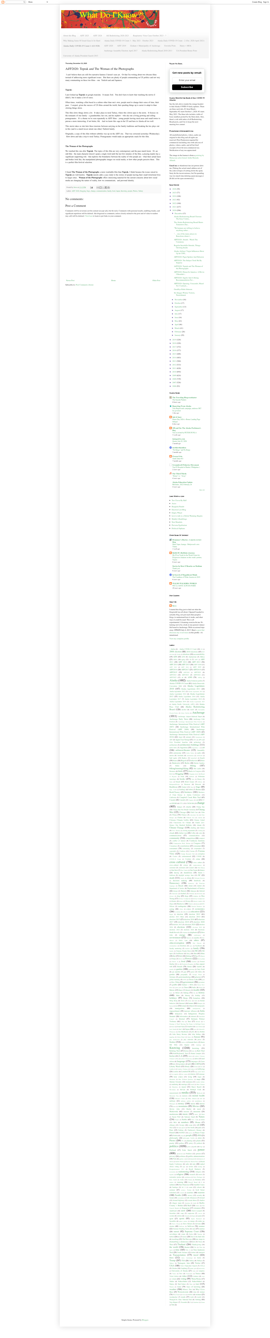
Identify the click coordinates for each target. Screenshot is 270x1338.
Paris (171, 1130)
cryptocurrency (197, 865)
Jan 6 (180, 1029)
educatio (185, 912)
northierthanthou (179, 447)
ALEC (192, 709)
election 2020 (199, 922)
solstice (179, 1216)
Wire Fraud (176, 1294)
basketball (194, 758)
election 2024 (190, 924)
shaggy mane (176, 1203)
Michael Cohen (180, 1098)
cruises (185, 865)
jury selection (188, 1039)
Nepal (177, 1120)
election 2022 (177, 924)
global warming (174, 979)
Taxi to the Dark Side (198, 1237)
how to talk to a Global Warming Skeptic (187, 516)
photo (200, 1138)
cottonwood (186, 856)
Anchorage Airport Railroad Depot (190, 716)
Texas (200, 1242)
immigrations (196, 1008)
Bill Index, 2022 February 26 (182, 484)
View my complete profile (179, 638)
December (179, 213)
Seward (202, 1198)
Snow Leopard (197, 1211)
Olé (177, 1128)
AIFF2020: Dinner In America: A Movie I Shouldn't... (189, 273)
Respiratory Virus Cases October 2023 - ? (149, 35)
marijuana (189, 1082)
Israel (173, 1027)
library (187, 1066)
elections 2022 (174, 930)
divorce (171, 896)
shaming (187, 1203)
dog (178, 896)
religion (179, 1174)
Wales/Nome (196, 1278)
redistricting (183, 1171)
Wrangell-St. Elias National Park (180, 1299)
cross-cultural (173, 865)
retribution (188, 1177)
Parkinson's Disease (195, 1130)
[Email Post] (91, 187)
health (196, 989)
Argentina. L (196, 748)
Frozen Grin (177, 456)
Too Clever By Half (179, 500)
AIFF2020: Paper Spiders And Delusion (189, 257)
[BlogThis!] (100, 187)
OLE (171, 1127)
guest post (178, 987)
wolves (190, 1294)
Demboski (197, 880)
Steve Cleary (176, 1224)
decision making (180, 880)
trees (171, 1257)
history (202, 992)
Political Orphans (178, 528)
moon (193, 1103)
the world (173, 1247)
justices (183, 1042)
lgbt (189, 1064)
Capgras (191, 800)
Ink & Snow (177, 417)
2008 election (175, 651)
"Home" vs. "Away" (179, 476)
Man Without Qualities (185, 1079)
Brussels (198, 784)
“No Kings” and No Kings (181, 450)
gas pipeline (176, 972)
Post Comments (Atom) (84, 284)
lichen (196, 1067)
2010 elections (192, 651)
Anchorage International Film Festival (190, 722)
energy (182, 934)
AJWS (190, 677)
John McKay (196, 1034)
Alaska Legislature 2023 (197, 702)
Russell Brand (192, 1182)
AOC (171, 740)
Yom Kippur (173, 1302)
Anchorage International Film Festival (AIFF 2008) (187, 728)
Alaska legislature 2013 (195, 691)
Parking (181, 1130)
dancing (176, 873)
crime (198, 859)
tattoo (171, 1236)
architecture (173, 745)
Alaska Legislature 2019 (177, 701)
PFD (199, 1135)
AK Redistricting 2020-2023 (117, 35)
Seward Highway (178, 1200)
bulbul (191, 789)
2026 (174, 189)
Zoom (203, 1302)
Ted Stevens (187, 1239)
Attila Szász (190, 753)
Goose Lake (193, 979)
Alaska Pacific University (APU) (183, 704)
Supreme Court (192, 1231)
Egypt (171, 914)
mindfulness (198, 1101)
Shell (189, 1205)
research (192, 1174)
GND (184, 980)
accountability (199, 654)
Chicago (182, 812)
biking (193, 765)
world (199, 1297)
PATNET (182, 1133)
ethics (196, 940)
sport (171, 1218)
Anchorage (198, 712)
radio (187, 1164)
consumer (197, 846)
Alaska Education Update (182, 482)
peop (182, 1135)
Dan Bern (174, 870)
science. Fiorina (186, 1190)
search (182, 1193)
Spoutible (172, 1221)
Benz (203, 760)
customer (172, 868)
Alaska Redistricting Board (187, 708)
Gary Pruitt (201, 969)
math (192, 1084)
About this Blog (69, 35)
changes (179, 807)
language (181, 1061)
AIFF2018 (197, 669)
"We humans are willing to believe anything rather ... (187, 229)
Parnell (172, 1132)
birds (180, 771)
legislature (181, 1064)
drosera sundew (197, 901)
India (202, 1010)
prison (198, 1153)
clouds (172, 833)
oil (198, 1124)
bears (175, 760)
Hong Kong (173, 1001)
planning (189, 1141)
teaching (175, 1239)
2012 (174, 364)
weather (172, 1289)
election (180, 914)
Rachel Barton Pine (192, 1161)
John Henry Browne (179, 1034)
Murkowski (173, 1111)
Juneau (197, 1036)
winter (202, 1292)
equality (196, 938)
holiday (197, 995)
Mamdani (172, 1079)
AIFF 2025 (84, 35)
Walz (191, 1284)
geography (184, 974)
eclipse (188, 909)
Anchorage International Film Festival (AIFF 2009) (187, 730)
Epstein (189, 938)
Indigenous (178, 1014)
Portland (172, 1150)
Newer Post (70, 280)
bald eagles (173, 758)
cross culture (197, 862)
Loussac (201, 1074)
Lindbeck (172, 1069)
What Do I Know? (110, 14)
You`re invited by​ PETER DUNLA (184, 432)
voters (174, 1278)
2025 (174, 192)
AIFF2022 (172, 675)
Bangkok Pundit (178, 506)
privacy (172, 1156)
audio (199, 753)
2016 (174, 350)
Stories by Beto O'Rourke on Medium (187, 566)
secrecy (190, 1195)
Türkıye (171, 1263)
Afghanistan (192, 657)
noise (203, 1119)
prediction (180, 1154)
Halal (200, 987)
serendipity (181, 1198)
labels (190, 1056)
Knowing (124, 191)
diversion (199, 894)
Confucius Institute (197, 840)
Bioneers (172, 771)
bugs (88, 191)
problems (182, 1156)
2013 (174, 361)
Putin (174, 1159)
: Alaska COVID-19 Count (187, 649)
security (199, 1195)
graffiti (174, 984)
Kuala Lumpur (196, 1053)
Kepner (186, 1045)
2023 (174, 199)
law (174, 1064)
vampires (202, 1271)
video (184, 1276)
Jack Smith (172, 1029)
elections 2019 (197, 927)
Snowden (172, 1213)
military (172, 1101)
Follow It (175, 962)
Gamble (199, 966)
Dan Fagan (193, 870)
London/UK (186, 1071)
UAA (171, 1265)
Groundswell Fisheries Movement (185, 464)
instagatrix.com (178, 438)
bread (178, 781)
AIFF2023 (185, 675)
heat (170, 993)
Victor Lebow (174, 1276)
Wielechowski (183, 1292)
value (194, 1271)
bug (192, 787)
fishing (188, 956)
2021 (174, 206)
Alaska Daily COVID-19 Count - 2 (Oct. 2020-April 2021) (181, 40)
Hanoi (181, 990)
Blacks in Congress (194, 771)
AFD (183, 657)
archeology (197, 742)
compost (202, 838)
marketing (175, 1084)
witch (184, 1294)
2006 (174, 386)
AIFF (196, 659)
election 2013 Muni (176, 917)
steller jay (201, 1221)
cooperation (198, 848)
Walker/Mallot (182, 1281)
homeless (196, 998)
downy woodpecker (199, 899)
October (178, 303)
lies (201, 1067)
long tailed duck (200, 1072)
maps (199, 1079)
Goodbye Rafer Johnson (183, 289)
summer (202, 1226)
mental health (198, 1095)
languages (194, 1061)
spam (199, 1216)
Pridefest (189, 1154)
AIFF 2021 (173, 667)
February (178, 331)
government (188, 982)
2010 (174, 371)
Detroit (183, 891)
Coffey (193, 833)
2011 (174, 368)
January (178, 335)
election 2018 (183, 922)
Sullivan (190, 1226)
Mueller (188, 1109)
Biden (177, 766)
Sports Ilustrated (196, 1219)
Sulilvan (181, 1226)
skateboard (173, 1211)
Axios (174, 503)
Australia (180, 755)
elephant (184, 932)
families (187, 948)
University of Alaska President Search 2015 (80, 55)
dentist (199, 886)
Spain (193, 1216)
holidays (173, 997)
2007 (174, 382)
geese (192, 972)
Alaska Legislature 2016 (186, 696)
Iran (189, 1021)
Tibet (200, 1247)
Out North (190, 1127)
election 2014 (194, 916)
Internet (182, 1019)
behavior (193, 760)
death (171, 877)
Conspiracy (173, 846)
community (174, 838)
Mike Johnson (192, 1098)
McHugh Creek (195, 1089)
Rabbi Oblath (180, 1161)
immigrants (201, 1006)
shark (194, 1203)
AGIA (175, 659)
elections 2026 (189, 930)
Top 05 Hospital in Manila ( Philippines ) (186, 467)
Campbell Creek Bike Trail (190, 797)
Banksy (184, 758)
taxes (185, 1236)
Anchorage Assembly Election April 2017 (120, 50)
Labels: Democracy (186, 1059)
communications (194, 835)
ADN (175, 656)
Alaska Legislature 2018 (193, 699)
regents (171, 1174)
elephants (193, 932)
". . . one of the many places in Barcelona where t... (185, 234)
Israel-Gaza (180, 1026)
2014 (174, 357)
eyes (191, 946)
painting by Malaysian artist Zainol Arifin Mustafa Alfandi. (186, 158)
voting (183, 1278)
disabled (183, 893)
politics (173, 1146)
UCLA (202, 1266)
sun (193, 1228)
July (176, 313)
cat (197, 800)
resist (200, 1174)
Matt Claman (201, 1084)
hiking (186, 992)
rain (194, 1164)
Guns (186, 987)
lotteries (192, 1074)
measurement (173, 1093)
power (201, 1150)
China (174, 814)
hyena (171, 1006)
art (203, 747)
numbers (185, 1122)
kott (193, 1051)
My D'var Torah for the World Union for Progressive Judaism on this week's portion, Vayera (187, 557)
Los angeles (175, 1074)
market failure (200, 1082)
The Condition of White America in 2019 (186, 577)
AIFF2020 (186, 672)
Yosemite (184, 1302)
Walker (171, 1281)
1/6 (201, 649)
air (182, 677)
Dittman (191, 894)
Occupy (181, 1125)
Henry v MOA (185, 45)
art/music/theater (183, 750)
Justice (172, 1041)
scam (190, 1187)
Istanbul (190, 1026)
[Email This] (97, 187)
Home (113, 280)
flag (196, 956)
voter (203, 1276)
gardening (191, 969)
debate (189, 878)
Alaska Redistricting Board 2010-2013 (157, 50)
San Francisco (184, 1184)
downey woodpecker (184, 899)
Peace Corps (200, 1132)
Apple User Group (182, 739)
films (203, 953)
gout (203, 980)
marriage (184, 1084)
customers (182, 868)
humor (190, 1003)
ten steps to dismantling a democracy (187, 1240)
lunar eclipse (178, 1077)
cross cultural (177, 862)
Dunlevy (191, 904)
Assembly (201, 750)
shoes (197, 1206)
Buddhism (173, 787)
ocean (190, 1125)
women (198, 1294)
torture (193, 1252)
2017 (174, 347)
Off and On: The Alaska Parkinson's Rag (186, 429)
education (195, 911)
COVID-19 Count (175, 859)
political (199, 1143)
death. (182, 878)
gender (172, 974)
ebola (181, 909)
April (177, 324)
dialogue (193, 891)
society (171, 1216)
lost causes (184, 1074)
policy (191, 1143)
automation (190, 755)
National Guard (189, 1117)
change (93, 191)
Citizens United (199, 820)
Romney (198, 1180)
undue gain (193, 1268)
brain (170, 782)
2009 (174, 375)
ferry (188, 953)
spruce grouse (183, 1221)
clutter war (183, 833)
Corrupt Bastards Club (188, 854)
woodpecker (173, 1297)
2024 (174, 196)
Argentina (184, 747)
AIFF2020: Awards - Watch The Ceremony (186, 240)
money (181, 1103)
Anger (180, 737)
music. (196, 1114)
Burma (198, 789)
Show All (202, 490)
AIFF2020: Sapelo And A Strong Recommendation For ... (186, 278)
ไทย (172, 1305)
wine (194, 1292)
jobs (192, 1032)
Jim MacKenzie (183, 1032)
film (195, 953)
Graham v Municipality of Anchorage (145, 45)
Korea (186, 1051)
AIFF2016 (173, 669)
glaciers (198, 977)
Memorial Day (174, 1096)
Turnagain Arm (184, 1263)
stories (171, 1226)
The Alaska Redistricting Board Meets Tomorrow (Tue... (188, 223)
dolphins (195, 896)
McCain (182, 1089)
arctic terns (173, 747)
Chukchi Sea (190, 818)
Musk (203, 1114)
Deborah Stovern (199, 878)
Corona (192, 851)
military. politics (186, 1101)
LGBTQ (198, 1064)
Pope (201, 1147)
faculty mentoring (175, 948)
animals (188, 737)
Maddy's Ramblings (179, 519)
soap (182, 1213)
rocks (182, 1180)
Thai (171, 1244)
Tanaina (199, 1234)
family (109, 191)
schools (199, 1187)
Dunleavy (180, 903)
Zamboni (196, 1302)
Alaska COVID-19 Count (178, 683)
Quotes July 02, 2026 (179, 441)
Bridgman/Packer (174, 784)
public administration (196, 1156)
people (130, 191)
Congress (197, 843)
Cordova (182, 851)
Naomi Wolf (176, 1117)
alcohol (184, 709)
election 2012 (194, 914)
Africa (202, 656)
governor (202, 982)
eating (171, 909)
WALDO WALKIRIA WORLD (184, 583)
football (194, 962)
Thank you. (176, 568)
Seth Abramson (191, 1198)
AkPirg (200, 677)
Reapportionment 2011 (176, 1169)
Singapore (186, 1208)
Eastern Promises (197, 906)
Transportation (179, 1254)
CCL (181, 803)
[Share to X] (103, 187)
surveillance (173, 1234)
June (177, 317)
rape (184, 1167)
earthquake (182, 906)
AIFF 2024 (97, 35)
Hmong (187, 995)
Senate (171, 1198)
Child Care (194, 812)
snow (183, 1210)
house (189, 1001)
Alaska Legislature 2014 (177, 694)
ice (176, 1005)
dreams (173, 901)
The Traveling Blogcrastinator (184, 397)
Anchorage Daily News (178, 719)
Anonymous (198, 737)
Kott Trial (201, 1050)
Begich (183, 760)
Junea (189, 1037)
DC (199, 875)
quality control (183, 1159)
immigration (179, 1008)
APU (194, 740)
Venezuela (189, 1274)
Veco (180, 1273)
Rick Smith (173, 1180)
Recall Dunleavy (195, 1169)
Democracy (174, 883)
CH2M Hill (190, 803)
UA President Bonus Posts (186, 50)
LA (180, 1055)
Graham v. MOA (187, 985)
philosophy (173, 1138)
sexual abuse (192, 1200)
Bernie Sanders (199, 763)
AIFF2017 (185, 669)
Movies (196, 1106)
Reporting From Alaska (181, 406)
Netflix (184, 1119)
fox (178, 964)
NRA (175, 1122)
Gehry (200, 972)
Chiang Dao (200, 807)
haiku (194, 987)
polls (195, 1146)
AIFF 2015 (186, 664)
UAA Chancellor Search (188, 1266)
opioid (183, 1128)
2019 (174, 339)
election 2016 (189, 919)
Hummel (182, 1003)
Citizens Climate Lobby (179, 820)
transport (202, 1252)
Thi (195, 1247)
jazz (195, 1029)
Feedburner (180, 953)
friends (179, 966)
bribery (200, 782)
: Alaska (172, 649)
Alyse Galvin (185, 713)
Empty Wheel (177, 512)
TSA (183, 1260)
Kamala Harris (193, 1042)
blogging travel (193, 774)
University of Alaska (180, 1270)
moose (202, 1103)
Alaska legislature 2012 (177, 691)
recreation (172, 1172)
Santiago (175, 1187)
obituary (172, 1125)
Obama (197, 1122)
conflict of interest (178, 841)
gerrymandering (185, 977)
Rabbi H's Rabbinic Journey (183, 552)
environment (175, 937)
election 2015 (174, 919)
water (179, 1286)
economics (200, 908)
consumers (173, 848)
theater (187, 1247)
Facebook (198, 946)
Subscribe (187, 87)
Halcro (172, 990)
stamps (192, 1221)
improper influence (190, 1011)
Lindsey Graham (183, 1069)
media (185, 1092)
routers (171, 1182)
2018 (174, 343)
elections (181, 926)
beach (202, 758)
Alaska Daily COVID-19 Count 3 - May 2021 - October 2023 (128, 40)
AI (190, 659)
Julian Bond (180, 1037)
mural (199, 1109)
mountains (183, 1106)
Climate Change (176, 827)
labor (196, 1059)
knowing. (195, 1048)
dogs (186, 896)
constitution (184, 846)
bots (193, 779)
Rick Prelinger (198, 1177)
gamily (171, 969)
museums (196, 1111)
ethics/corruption (176, 942)
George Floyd (197, 974)
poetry (171, 1143)
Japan (118, 191)
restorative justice (175, 1177)
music (185, 1114)
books (182, 778)
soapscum (191, 1213)
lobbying (201, 1069)
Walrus (171, 1284)
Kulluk (172, 1056)
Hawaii (187, 990)
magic (200, 1077)
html (195, 1001)
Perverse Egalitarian (179, 525)
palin (199, 1127)
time (177, 1249)
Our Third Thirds (179, 473)
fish (180, 956)
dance (202, 870)
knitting (198, 1045)
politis (189, 1147)
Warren (171, 1287)
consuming (186, 848)
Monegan (172, 1104)
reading (200, 1167)
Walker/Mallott (197, 1281)
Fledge (173, 959)
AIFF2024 (197, 675)
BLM (171, 774)
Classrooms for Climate (182, 822)
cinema (200, 818)
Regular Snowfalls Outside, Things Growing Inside (187, 246)
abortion (186, 654)
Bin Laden (197, 768)
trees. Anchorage (187, 1258)
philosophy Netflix (189, 1138)
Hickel (177, 993)
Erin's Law (183, 940)
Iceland (184, 1006)
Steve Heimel (187, 1224)
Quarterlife (193, 1159)
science (172, 1190)
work (192, 1297)
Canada (172, 800)
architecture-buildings (189, 744)
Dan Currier (184, 870)
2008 (174, 379)
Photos (135, 191)
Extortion (183, 946)
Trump (172, 1260)
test (194, 1242)
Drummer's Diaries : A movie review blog (186, 540)
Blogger (145, 1320)
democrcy (191, 883)
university (202, 1268)
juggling (171, 1037)
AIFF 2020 (108, 45)
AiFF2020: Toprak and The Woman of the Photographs (188, 267)
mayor (184, 1087)
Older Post (156, 280)
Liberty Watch (174, 1066)
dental (191, 886)
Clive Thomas (176, 830)
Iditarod (191, 1006)
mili (201, 1098)
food (113, 191)
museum (186, 1111)
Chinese (184, 815)
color (200, 833)
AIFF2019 (173, 672)
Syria (191, 1234)
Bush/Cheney (174, 792)
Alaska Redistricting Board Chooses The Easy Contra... (188, 217)
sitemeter (197, 1208)
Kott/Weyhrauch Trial (180, 1053)
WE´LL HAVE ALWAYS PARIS (184, 585)
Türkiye (199, 1260)
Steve (76, 187)
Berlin (187, 763)
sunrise (202, 1228)
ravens (191, 1166)
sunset (176, 1231)
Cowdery (188, 859)
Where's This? (187, 1289)
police (181, 1143)
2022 (174, 203)
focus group (201, 959)
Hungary (199, 1003)
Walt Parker (182, 1284)
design (175, 891)
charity (188, 806)
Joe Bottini (201, 1032)
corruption (201, 854)
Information (184, 1016)
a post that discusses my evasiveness (186, 631)
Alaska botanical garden (194, 681)
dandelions (188, 872)
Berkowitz (176, 763)
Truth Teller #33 (177, 458)
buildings (182, 789)
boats (182, 776)
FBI (196, 951)
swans (183, 1234)
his (194, 993)
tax (179, 1237)
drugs (171, 904)
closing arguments (189, 830)
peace (191, 1133)
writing (198, 1299)
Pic (183, 1141)
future (189, 966)
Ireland (198, 1021)
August (178, 310)
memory (185, 1096)
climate (199, 825)
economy (177, 912)
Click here (89, 216)
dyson (197, 904)
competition (190, 838)
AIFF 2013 (196, 662)
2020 (174, 210)
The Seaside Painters (179, 400)
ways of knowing (193, 1286)
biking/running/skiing (178, 768)
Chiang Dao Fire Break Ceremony (184, 810)
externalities (173, 946)
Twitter (197, 1263)
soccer (200, 1213)
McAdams (172, 1090)
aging (183, 659)
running (180, 1182)
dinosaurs (175, 894)
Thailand (181, 1244)
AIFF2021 (197, 672)
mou (174, 1106)
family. (171, 951)
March (177, 328)
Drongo (188, 901)
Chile (203, 812)
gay (185, 971)
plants (198, 1140)
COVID (198, 856)
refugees (198, 1172)
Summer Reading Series (181, 1229)
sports (181, 1218)
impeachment (174, 1011)
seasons (201, 1192)
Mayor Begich (196, 1087)
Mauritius (175, 1087)
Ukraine (174, 1268)
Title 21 (188, 1250)
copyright (172, 851)
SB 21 (184, 1187)
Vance (174, 1274)
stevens (198, 1223)
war (197, 1283)
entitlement (197, 935)
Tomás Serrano (182, 1252)
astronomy (177, 753)
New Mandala (177, 522)
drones (181, 901)
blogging (83, 191)
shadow (202, 1200)
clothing (200, 830)
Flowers (188, 958)
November (179, 299)
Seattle (178, 1195)
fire (174, 956)
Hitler (178, 995)
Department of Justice (176, 888)
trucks (199, 1258)
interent (193, 1016)
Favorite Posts (170, 45)
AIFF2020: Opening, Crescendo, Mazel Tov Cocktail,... (189, 284)
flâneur (203, 956)
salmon (172, 1184)
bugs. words (173, 790)
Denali (180, 885)
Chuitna (180, 817)
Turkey (140, 191)
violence (195, 1276)
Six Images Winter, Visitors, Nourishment (184, 293)
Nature (202, 1116)
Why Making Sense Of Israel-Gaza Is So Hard (81, 40)
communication (101, 191)
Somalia (187, 1216)
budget (184, 787)
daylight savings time (186, 875)
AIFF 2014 (173, 664)
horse (183, 1001)
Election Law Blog (179, 509)
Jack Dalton (199, 1027)
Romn (190, 1180)
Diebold (202, 891)
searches (190, 1192)
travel (196, 1254)
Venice (198, 1273)
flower (181, 959)
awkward (199, 755)
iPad (183, 1021)
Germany (172, 977)
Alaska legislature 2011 (190, 689)
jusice (199, 1039)
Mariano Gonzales (175, 1082)
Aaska (179, 654)
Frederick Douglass (188, 964)
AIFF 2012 (182, 662)
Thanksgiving (196, 1244)
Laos (203, 1061)
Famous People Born (183, 951)
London (175, 1071)
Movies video (174, 1109)
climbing (193, 828)
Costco (175, 856)
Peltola (175, 1135)
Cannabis (182, 800)
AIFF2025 (172, 677)
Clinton (202, 828)
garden (179, 969)
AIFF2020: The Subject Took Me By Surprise (188, 261)
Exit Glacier (197, 943)
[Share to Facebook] (105, 187)
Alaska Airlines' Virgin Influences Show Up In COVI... (189, 252)
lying (190, 1076)
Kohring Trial (174, 1050)
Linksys (192, 1069)
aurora (171, 755)
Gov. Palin (175, 982)
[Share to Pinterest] (108, 187)
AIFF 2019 (121, 45)
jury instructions (174, 1039)
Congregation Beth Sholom (181, 843)
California (172, 797)
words (183, 1297)
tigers (171, 1250)
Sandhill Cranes (199, 1185)
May (177, 321)
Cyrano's (191, 868)
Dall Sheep (201, 868)
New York (195, 1120)
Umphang (184, 1268)
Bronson (187, 784)
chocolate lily (194, 815)
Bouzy (199, 779)
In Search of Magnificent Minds (184, 574)
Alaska (173, 680)
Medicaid (199, 1093)
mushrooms (173, 1114)
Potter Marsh (187, 1150)
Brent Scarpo (189, 782)
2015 (174, 354)
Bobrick (191, 776)
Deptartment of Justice (196, 888)
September (179, 306)
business (188, 792)
